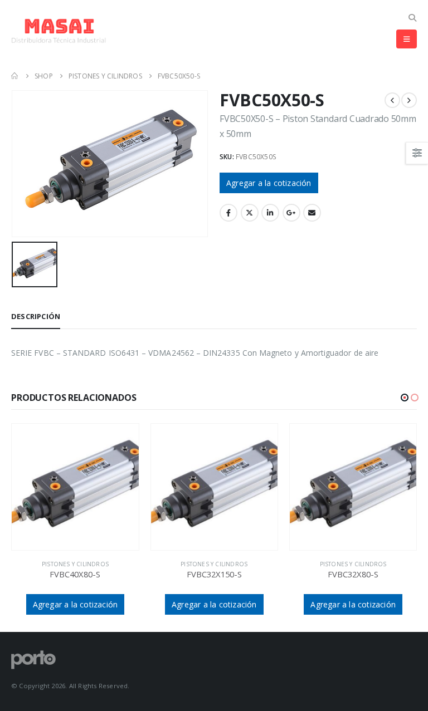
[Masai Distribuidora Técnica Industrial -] (58, 30)
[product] (75, 487)
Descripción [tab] (35, 316)
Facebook (228, 213)
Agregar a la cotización (269, 183)
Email (312, 213)
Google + (291, 213)
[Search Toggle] (412, 17)
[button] (405, 397)
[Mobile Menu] (406, 39)
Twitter (250, 213)
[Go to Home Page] (15, 76)
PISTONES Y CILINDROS (75, 564)
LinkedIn (270, 213)
